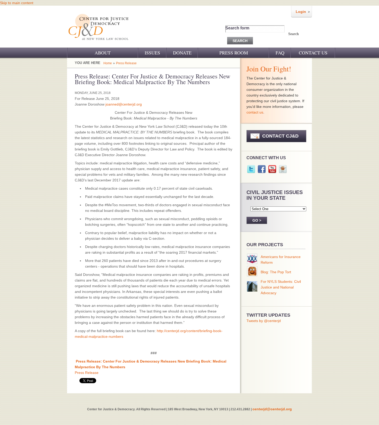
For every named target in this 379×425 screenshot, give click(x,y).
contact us (254, 112)
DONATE (182, 53)
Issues (152, 53)
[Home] (99, 43)
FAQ (280, 53)
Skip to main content (16, 3)
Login (301, 12)
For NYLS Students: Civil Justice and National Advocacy (281, 287)
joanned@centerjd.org (123, 104)
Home (107, 63)
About (103, 53)
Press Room (233, 53)
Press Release (126, 63)
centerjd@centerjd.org (272, 409)
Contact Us (313, 53)
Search (293, 34)
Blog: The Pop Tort (276, 272)
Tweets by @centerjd (263, 321)
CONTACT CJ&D (280, 136)
